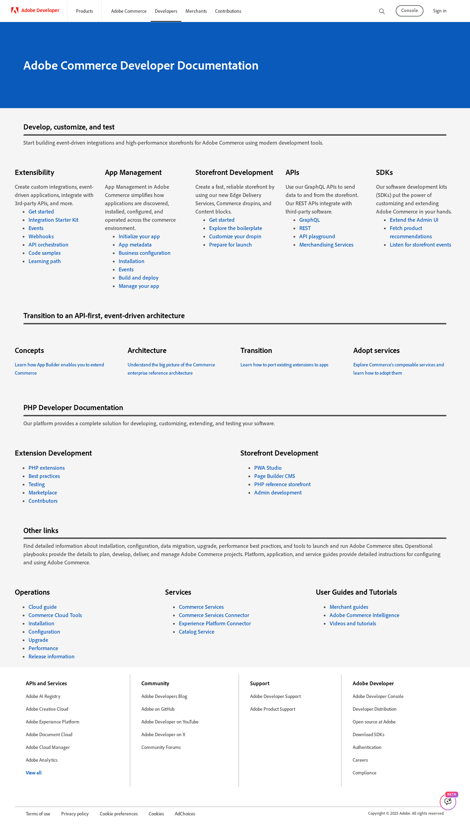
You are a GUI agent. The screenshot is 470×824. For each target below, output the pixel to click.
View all (34, 772)
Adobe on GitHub (157, 709)
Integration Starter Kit (53, 219)
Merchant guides (349, 606)
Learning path (45, 261)
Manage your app (139, 285)
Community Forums (161, 747)
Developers (166, 11)
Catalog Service (196, 631)
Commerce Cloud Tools (55, 615)
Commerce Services (201, 606)
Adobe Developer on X (163, 734)
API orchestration (48, 244)
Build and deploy (138, 277)
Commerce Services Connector (214, 615)
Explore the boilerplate (235, 228)
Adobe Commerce (129, 11)
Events (36, 228)
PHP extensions (47, 467)
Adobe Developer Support (275, 696)
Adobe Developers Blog (164, 696)
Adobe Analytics (41, 760)
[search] (381, 12)
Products (84, 11)
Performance (43, 648)
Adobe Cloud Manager (48, 747)
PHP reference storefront (282, 484)
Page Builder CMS (274, 475)
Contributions (228, 11)
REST (305, 228)
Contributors (43, 500)
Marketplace (43, 492)
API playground (317, 236)
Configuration (44, 631)
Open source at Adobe (374, 721)
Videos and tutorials (353, 623)
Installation (132, 261)
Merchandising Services (326, 244)
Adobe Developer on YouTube (170, 721)
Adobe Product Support (272, 709)
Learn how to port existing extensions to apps (284, 364)
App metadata (135, 244)
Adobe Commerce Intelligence (364, 615)
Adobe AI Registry (43, 696)
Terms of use (38, 813)
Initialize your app (139, 236)
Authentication (367, 747)
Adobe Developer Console (378, 696)
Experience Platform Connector (215, 623)
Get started (41, 211)
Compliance (364, 772)
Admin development (278, 492)
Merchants (196, 11)
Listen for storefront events (420, 244)
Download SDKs (368, 734)
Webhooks (41, 236)
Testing (37, 484)
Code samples (45, 252)
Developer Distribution (375, 709)
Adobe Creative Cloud (47, 709)
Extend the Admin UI (414, 219)
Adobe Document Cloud (49, 734)
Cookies (156, 813)
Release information (52, 656)
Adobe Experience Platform (52, 721)
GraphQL (309, 219)
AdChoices (185, 813)
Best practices (44, 475)
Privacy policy (75, 813)
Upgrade (38, 639)
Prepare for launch (230, 244)
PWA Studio (268, 467)
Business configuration (145, 252)
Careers (360, 760)
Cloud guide (43, 606)
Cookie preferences (119, 813)
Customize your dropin (235, 236)
